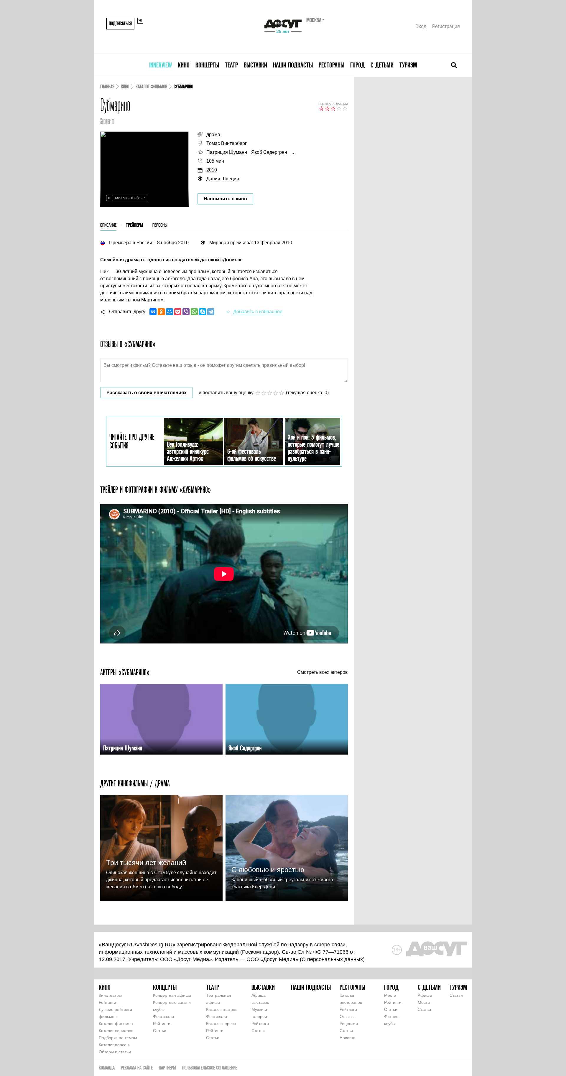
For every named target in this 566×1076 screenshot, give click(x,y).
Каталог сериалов (116, 1030)
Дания (213, 178)
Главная (107, 86)
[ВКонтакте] (153, 311)
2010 (211, 169)
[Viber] (186, 311)
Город (357, 65)
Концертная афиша (172, 995)
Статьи (159, 1030)
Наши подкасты (293, 65)
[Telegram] (210, 311)
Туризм (408, 65)
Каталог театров (221, 1009)
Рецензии (349, 1023)
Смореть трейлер (130, 197)
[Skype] (202, 311)
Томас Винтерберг (226, 143)
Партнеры (167, 1067)
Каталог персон (114, 1044)
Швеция (230, 178)
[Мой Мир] (169, 311)
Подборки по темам (118, 1037)
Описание (108, 225)
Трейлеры (134, 225)
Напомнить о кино (225, 198)
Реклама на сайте (137, 1067)
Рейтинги (107, 1002)
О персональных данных (332, 959)
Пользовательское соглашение (209, 1067)
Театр (231, 65)
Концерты (207, 65)
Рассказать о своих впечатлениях (146, 392)
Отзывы (347, 1016)
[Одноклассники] (161, 311)
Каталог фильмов (151, 86)
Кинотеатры (110, 995)
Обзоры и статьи (115, 1051)
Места (390, 995)
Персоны (159, 225)
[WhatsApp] (194, 311)
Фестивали (163, 1016)
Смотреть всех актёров (322, 672)
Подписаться (120, 23)
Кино (184, 65)
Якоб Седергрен (269, 152)
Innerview (160, 65)
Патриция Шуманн (226, 152)
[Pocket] (177, 311)
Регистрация (446, 26)
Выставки (255, 65)
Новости (348, 1037)
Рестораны (331, 65)
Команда (107, 1067)
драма (213, 134)
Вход (420, 26)
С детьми (382, 65)
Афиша (425, 995)
